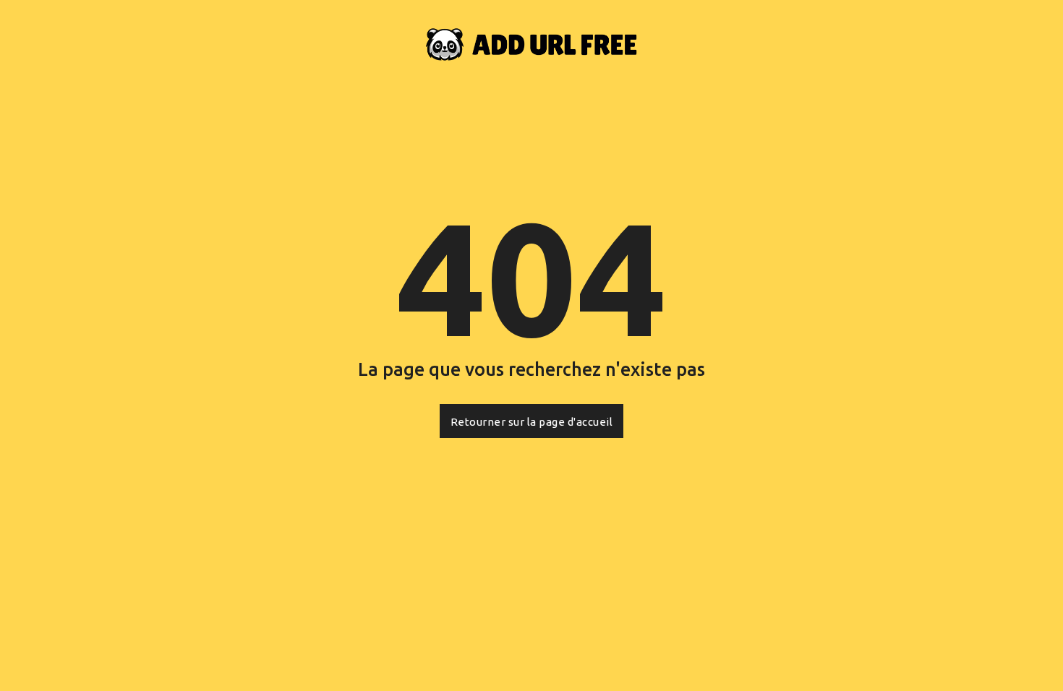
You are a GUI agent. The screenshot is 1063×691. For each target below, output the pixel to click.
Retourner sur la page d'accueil (532, 422)
